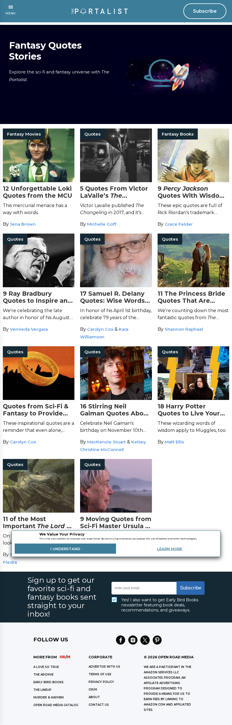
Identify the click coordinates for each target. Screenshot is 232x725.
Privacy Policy (101, 682)
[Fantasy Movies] (38, 180)
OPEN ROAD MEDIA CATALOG (55, 705)
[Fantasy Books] (193, 180)
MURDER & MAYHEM (48, 697)
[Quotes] (116, 180)
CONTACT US (99, 705)
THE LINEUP (42, 690)
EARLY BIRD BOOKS (48, 682)
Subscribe (205, 11)
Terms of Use (100, 674)
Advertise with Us (104, 667)
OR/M (93, 689)
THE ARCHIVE (43, 674)
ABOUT (94, 697)
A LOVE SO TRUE (46, 667)
